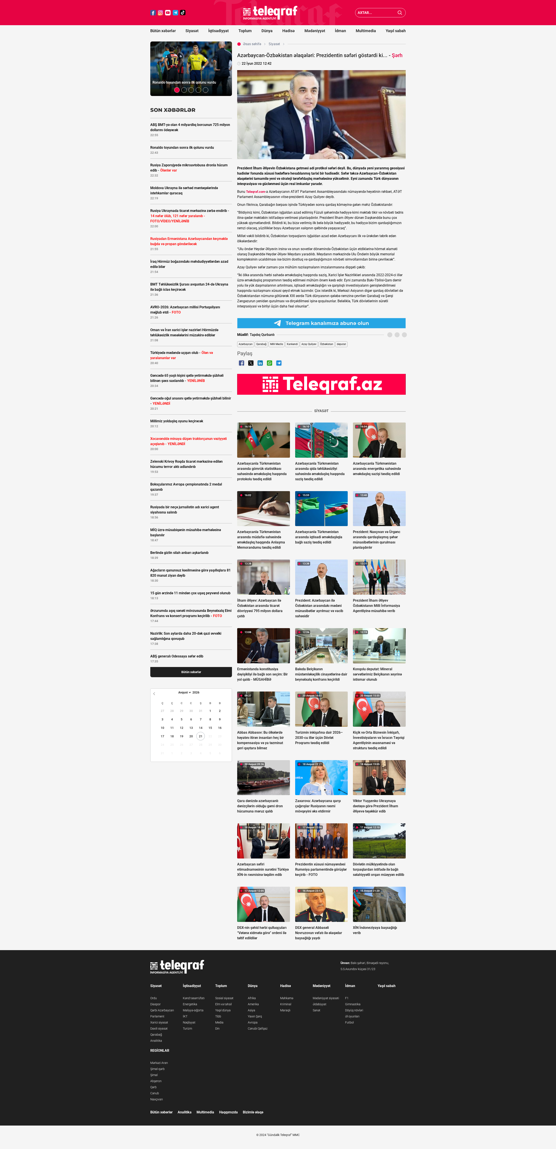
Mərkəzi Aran (159, 1063)
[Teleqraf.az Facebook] (153, 13)
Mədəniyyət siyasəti (326, 998)
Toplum (245, 30)
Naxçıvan (156, 1099)
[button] (177, 90)
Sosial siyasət (224, 998)
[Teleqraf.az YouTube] (168, 13)
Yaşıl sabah (396, 30)
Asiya (251, 1010)
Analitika (156, 1040)
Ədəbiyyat (319, 1004)
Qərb (153, 1087)
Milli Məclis (276, 344)
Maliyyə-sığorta (193, 1010)
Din (217, 1028)
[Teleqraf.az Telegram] (175, 13)
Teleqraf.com (255, 192)
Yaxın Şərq (255, 1016)
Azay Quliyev (308, 344)
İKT (185, 1016)
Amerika (253, 1004)
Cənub (154, 1093)
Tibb (218, 1016)
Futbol (349, 1022)
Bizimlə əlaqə (253, 1112)
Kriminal (285, 1004)
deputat (341, 344)
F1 (347, 998)
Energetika (190, 1004)
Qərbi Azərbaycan (162, 1010)
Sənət (316, 1010)
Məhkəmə (286, 998)
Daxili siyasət (159, 1028)
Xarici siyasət (159, 1022)
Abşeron (156, 1081)
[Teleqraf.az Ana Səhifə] (270, 13)
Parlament (157, 1016)
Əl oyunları (352, 1016)
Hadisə (288, 30)
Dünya (267, 30)
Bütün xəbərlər (163, 30)
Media (219, 1022)
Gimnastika (353, 1004)
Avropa (253, 1022)
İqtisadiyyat (218, 30)
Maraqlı (285, 1010)
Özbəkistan (326, 344)
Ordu (153, 998)
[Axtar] (400, 13)
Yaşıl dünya (223, 1010)
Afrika (252, 998)
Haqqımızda (228, 1112)
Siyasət (192, 30)
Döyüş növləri (354, 1010)
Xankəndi (292, 344)
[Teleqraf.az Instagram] (160, 13)
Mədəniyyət (314, 30)
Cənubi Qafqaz (258, 1028)
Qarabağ (261, 344)
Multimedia (366, 30)
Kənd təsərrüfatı (194, 998)
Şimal (154, 1075)
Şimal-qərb (157, 1069)
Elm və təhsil (223, 1004)
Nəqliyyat (189, 1022)
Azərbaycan (246, 344)
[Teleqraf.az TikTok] (183, 13)
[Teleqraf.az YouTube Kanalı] (321, 384)
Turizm (187, 1028)
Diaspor (155, 1004)
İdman (340, 30)
